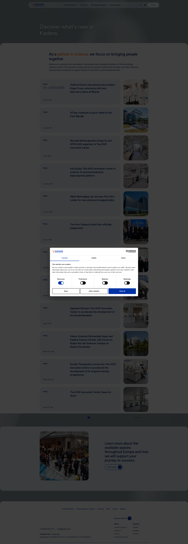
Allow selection (94, 291)
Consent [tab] (65, 258)
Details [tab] (94, 258)
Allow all (122, 291)
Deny (66, 291)
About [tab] (123, 258)
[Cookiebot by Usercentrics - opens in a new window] (127, 251)
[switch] (83, 283)
